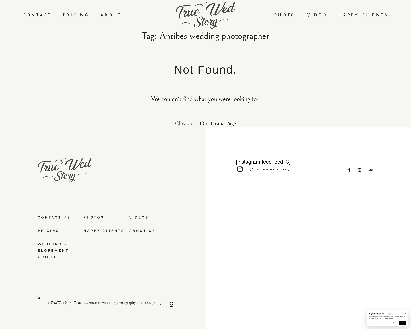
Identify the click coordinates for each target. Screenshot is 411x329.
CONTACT (37, 15)
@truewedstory (270, 169)
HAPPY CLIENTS (364, 15)
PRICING (76, 15)
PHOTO (285, 15)
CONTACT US (54, 217)
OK (402, 323)
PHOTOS (93, 217)
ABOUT (111, 15)
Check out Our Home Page (205, 123)
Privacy (395, 323)
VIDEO (317, 15)
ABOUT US (142, 231)
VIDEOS (139, 217)
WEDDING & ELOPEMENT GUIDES (53, 250)
